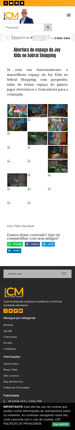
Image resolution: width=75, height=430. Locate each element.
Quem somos (11, 363)
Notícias (8, 324)
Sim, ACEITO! (61, 424)
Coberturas (10, 336)
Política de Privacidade (16, 387)
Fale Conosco (11, 375)
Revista (7, 342)
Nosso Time (10, 369)
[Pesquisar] (48, 27)
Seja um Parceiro (13, 381)
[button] (69, 15)
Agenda (7, 330)
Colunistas (9, 348)
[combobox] (23, 27)
